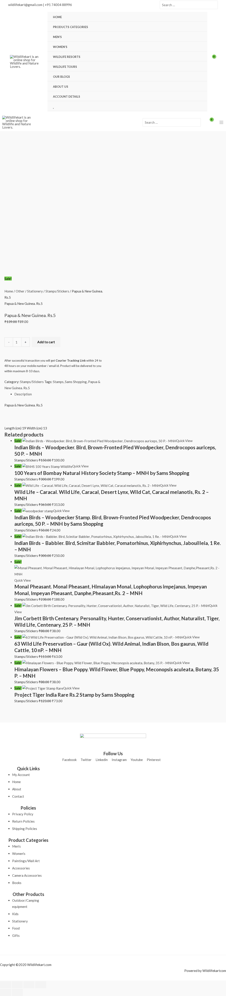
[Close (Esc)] (40, 984)
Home (8, 291)
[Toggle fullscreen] (17, 984)
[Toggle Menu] (198, 27)
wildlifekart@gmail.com (25, 5)
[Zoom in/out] (5, 984)
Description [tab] (23, 394)
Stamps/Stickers (57, 291)
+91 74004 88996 (58, 5)
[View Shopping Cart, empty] (215, 61)
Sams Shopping (76, 382)
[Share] (28, 984)
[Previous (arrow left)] (5, 992)
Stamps (58, 382)
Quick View (184, 441)
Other (20, 291)
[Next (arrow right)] (17, 992)
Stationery (35, 291)
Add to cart (46, 342)
